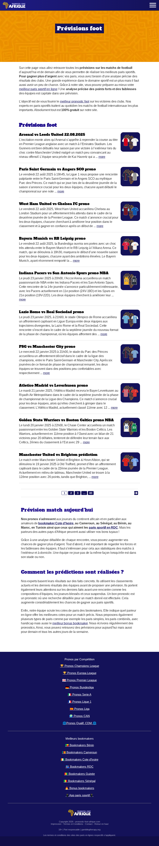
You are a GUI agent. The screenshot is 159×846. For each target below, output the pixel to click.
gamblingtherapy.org (90, 829)
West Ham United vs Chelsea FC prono (54, 203)
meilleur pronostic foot (74, 101)
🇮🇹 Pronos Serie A (79, 694)
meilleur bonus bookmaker (70, 623)
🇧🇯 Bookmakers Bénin (79, 745)
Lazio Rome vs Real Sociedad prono (51, 311)
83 (90, 493)
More (102, 156)
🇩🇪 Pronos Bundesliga (79, 687)
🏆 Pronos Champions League (79, 665)
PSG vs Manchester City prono (47, 346)
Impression (56, 824)
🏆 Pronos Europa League (79, 673)
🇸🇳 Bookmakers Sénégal (79, 781)
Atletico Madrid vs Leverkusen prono (53, 385)
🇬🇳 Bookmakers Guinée (79, 773)
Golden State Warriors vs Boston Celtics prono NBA (66, 420)
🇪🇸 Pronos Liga (79, 708)
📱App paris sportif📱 (79, 795)
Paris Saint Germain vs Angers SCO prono (57, 169)
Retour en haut (101, 824)
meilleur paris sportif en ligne (38, 89)
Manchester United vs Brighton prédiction (58, 454)
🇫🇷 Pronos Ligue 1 (79, 701)
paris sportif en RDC (103, 527)
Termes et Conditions (73, 824)
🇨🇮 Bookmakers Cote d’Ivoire (79, 759)
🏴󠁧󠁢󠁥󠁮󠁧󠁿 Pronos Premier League (79, 680)
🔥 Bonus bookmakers (79, 788)
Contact (88, 824)
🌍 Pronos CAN (79, 716)
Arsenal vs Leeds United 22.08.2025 (52, 134)
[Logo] (14, 5)
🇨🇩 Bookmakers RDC (79, 766)
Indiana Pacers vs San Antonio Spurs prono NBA (64, 273)
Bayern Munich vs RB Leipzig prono (52, 238)
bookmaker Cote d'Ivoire (55, 523)
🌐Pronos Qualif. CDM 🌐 (79, 723)
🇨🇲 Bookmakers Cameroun (79, 752)
